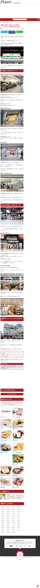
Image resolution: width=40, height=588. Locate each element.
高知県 (13, 527)
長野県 (18, 516)
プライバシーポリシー (31, 557)
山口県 (13, 525)
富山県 (19, 513)
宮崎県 (3, 532)
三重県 (18, 518)
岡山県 (3, 525)
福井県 (8, 516)
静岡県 (8, 518)
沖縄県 (14, 532)
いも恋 (17, 128)
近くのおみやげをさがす (12, 394)
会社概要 (16, 557)
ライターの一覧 (20, 557)
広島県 (8, 525)
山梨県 (13, 516)
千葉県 (18, 511)
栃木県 (3, 511)
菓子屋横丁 (14, 43)
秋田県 (3, 509)
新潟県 (14, 513)
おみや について (8, 557)
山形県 (8, 509)
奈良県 (3, 523)
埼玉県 (13, 511)
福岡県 (18, 527)
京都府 (8, 520)
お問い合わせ (25, 557)
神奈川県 (8, 513)
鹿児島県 (8, 532)
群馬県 (8, 511)
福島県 (13, 509)
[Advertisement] (20, 11)
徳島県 (18, 525)
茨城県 (18, 509)
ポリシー (12, 557)
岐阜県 (3, 518)
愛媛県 (8, 527)
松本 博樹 (8, 494)
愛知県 (13, 518)
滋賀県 (3, 520)
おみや (6, 2)
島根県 (19, 523)
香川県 (3, 527)
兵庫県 (18, 520)
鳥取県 (14, 523)
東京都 (3, 513)
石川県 (3, 516)
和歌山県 (8, 523)
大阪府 (13, 520)
